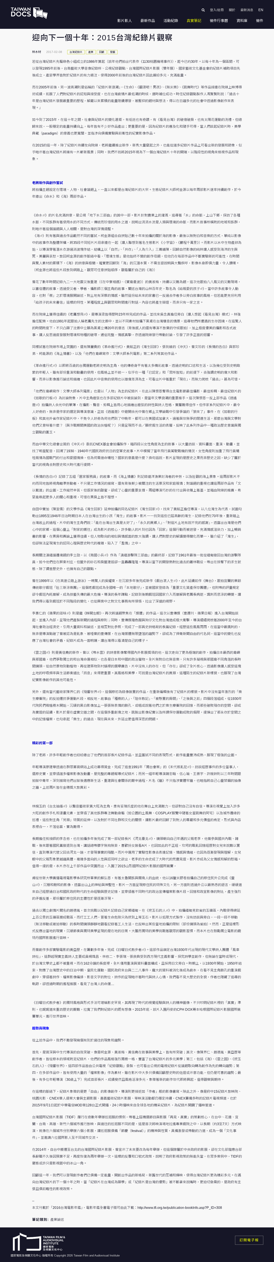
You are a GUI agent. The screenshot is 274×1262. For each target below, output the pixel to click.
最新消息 (246, 10)
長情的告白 (44, 476)
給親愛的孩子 (189, 289)
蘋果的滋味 (57, 613)
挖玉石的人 (157, 910)
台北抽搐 (56, 806)
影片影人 (124, 21)
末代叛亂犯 (178, 767)
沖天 (76, 444)
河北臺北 (142, 839)
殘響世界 (90, 692)
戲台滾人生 (164, 581)
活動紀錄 (171, 21)
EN (260, 10)
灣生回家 (148, 509)
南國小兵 (97, 555)
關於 (232, 10)
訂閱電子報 (249, 1240)
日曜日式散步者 (130, 950)
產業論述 (57, 1219)
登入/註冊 (217, 10)
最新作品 (147, 21)
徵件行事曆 (219, 21)
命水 (39, 215)
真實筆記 (194, 21)
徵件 (259, 21)
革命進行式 (44, 365)
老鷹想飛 (76, 314)
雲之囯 (41, 652)
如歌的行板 (44, 398)
